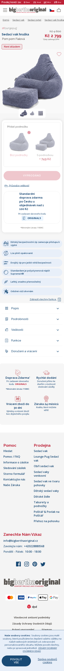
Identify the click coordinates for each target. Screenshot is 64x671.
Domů (6, 20)
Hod (39, 2)
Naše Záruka (11, 485)
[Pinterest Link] (35, 566)
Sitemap (47, 629)
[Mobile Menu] (5, 10)
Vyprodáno (32, 175)
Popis (15, 308)
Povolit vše (16, 661)
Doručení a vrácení (24, 351)
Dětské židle (42, 496)
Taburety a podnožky (41, 504)
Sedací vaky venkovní (41, 474)
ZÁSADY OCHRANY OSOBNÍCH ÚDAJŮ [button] (40, 649)
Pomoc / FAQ (11, 456)
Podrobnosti (19, 319)
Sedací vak (41, 451)
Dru (59, 2)
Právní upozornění (23, 629)
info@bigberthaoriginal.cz (20, 541)
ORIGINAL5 (34, 218)
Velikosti (17, 329)
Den (28, 2)
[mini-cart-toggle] (59, 10)
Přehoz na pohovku (46, 521)
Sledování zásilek (14, 468)
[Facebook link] (19, 566)
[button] (23, 113)
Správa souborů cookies (47, 661)
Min (49, 2)
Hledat (7, 451)
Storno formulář (14, 474)
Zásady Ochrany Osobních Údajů (32, 623)
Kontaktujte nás (14, 479)
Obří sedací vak (44, 466)
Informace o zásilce (16, 462)
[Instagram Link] (27, 566)
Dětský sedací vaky (46, 491)
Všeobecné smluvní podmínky (32, 617)
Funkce (16, 340)
